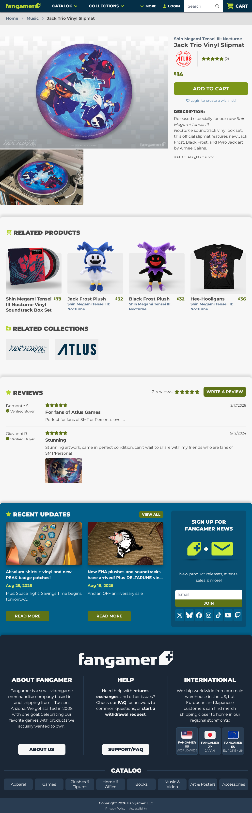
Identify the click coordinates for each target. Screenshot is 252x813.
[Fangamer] (23, 6)
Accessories (233, 784)
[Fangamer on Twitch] (238, 615)
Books (141, 784)
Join (209, 603)
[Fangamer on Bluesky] (189, 615)
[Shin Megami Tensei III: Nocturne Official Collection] (27, 349)
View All (151, 514)
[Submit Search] (217, 6)
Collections (104, 6)
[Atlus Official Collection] (76, 349)
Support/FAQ (125, 749)
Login (195, 100)
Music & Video (172, 784)
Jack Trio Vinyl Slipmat (209, 45)
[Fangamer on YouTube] (228, 615)
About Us (41, 749)
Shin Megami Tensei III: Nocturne (208, 38)
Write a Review (224, 391)
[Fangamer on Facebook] (199, 615)
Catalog (62, 6)
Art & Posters (203, 784)
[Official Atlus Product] (183, 58)
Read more (28, 616)
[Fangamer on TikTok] (218, 615)
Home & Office (111, 784)
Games (49, 784)
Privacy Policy (115, 808)
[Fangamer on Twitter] (179, 615)
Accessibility (138, 808)
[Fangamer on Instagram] (208, 615)
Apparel (18, 784)
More (150, 6)
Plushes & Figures (80, 784)
